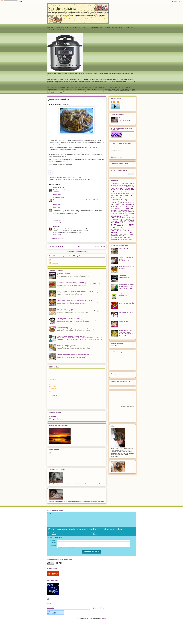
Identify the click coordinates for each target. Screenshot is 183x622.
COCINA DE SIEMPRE (61, 179)
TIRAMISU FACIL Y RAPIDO (65, 309)
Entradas (53, 260)
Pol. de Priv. (71, 547)
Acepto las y (66, 547)
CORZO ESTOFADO (62, 327)
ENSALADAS (130, 193)
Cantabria (54, 613)
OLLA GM (71, 179)
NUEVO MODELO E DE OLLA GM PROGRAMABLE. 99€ (73, 354)
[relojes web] (116, 155)
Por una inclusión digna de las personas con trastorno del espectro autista (85, 529)
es (55, 612)
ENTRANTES (121, 195)
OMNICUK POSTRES (117, 212)
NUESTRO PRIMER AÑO (126, 303)
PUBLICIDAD (114, 219)
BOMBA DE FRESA (124, 321)
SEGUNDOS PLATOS (126, 221)
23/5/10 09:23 (57, 222)
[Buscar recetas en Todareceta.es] (53, 599)
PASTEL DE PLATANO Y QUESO (66, 345)
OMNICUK (114, 210)
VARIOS (114, 239)
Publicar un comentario (57, 238)
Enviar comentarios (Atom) (80, 251)
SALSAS (113, 221)
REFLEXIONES (127, 219)
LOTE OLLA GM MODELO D (65, 273)
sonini (55, 226)
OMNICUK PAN (126, 210)
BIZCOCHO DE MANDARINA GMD (124, 276)
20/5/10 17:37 (57, 204)
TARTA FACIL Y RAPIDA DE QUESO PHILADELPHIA (72, 282)
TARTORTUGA (123, 248)
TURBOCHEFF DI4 (129, 236)
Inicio (78, 246)
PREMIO (128, 217)
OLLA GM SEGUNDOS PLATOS (122, 207)
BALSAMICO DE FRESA (126, 312)
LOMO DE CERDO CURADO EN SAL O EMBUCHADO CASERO (75, 291)
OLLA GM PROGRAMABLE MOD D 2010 (68, 318)
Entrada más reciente (56, 246)
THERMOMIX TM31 (122, 225)
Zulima (55, 207)
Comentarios (54, 263)
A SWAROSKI (115, 186)
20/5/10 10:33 (57, 194)
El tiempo (52, 416)
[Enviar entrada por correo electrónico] (79, 177)
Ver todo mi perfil (124, 120)
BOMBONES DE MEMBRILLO (123, 294)
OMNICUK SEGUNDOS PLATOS (122, 214)
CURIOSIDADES (124, 191)
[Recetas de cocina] (53, 576)
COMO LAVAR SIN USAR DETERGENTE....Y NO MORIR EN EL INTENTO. (126, 286)
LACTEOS (127, 197)
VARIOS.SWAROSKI (125, 239)
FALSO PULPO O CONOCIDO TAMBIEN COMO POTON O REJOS (75, 300)
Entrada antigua (99, 246)
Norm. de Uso (65, 547)
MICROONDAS (116, 200)
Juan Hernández (58, 197)
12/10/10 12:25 (57, 234)
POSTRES (116, 217)
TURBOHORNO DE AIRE (121, 237)
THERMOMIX (128, 223)
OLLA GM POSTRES (127, 202)
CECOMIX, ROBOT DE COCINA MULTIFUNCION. (71, 336)
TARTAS (117, 223)
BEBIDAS (127, 187)
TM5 (125, 234)
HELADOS (114, 197)
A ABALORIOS (115, 183)
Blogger (104, 618)
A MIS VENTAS (126, 185)
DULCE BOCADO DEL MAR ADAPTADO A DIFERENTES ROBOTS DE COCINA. (126, 333)
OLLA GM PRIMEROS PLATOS (83, 179)
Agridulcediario (61, 8)
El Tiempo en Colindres (56, 419)
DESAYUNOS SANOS (117, 193)
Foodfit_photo (57, 187)
